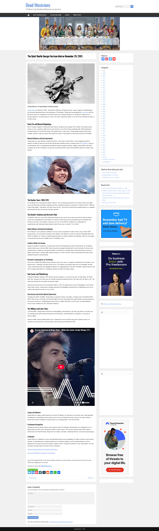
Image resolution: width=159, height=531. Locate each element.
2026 (104, 154)
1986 (104, 99)
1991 (104, 102)
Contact (67, 15)
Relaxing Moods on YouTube (110, 175)
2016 (104, 130)
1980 (104, 92)
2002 (104, 114)
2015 (104, 128)
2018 (104, 135)
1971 (104, 80)
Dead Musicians (38, 5)
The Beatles (84, 143)
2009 (104, 121)
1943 (104, 75)
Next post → (91, 478)
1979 (104, 90)
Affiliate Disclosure (55, 15)
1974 (104, 82)
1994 (104, 104)
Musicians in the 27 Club (109, 202)
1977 (104, 87)
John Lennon (84, 112)
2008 (104, 118)
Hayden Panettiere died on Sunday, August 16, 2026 (116, 190)
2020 (104, 140)
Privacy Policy (77, 15)
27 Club (105, 157)
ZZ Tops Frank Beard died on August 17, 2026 (115, 188)
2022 (104, 145)
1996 (104, 106)
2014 (104, 126)
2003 (104, 116)
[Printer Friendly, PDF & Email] (33, 469)
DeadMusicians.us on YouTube (111, 177)
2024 (104, 150)
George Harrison (32, 110)
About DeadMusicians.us (40, 15)
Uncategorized (106, 161)
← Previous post (32, 478)
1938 (104, 73)
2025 (104, 152)
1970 (104, 78)
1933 (104, 71)
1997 (104, 109)
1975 (104, 85)
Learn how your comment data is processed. (61, 522)
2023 (104, 147)
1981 (104, 94)
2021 (104, 142)
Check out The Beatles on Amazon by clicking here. (41, 453)
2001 (104, 111)
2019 (104, 138)
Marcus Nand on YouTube (109, 172)
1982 (104, 97)
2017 (104, 133)
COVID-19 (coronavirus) (109, 159)
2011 (104, 123)
